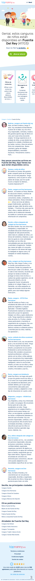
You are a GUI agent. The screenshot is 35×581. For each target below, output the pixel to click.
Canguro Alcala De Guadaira (10, 493)
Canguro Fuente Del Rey (9, 511)
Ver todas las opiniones (17, 574)
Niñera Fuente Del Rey (8, 506)
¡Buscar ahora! (19, 54)
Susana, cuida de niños (16, 169)
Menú (30, 2)
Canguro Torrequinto (8, 529)
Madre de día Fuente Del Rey (10, 508)
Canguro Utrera (6, 496)
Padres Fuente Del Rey (8, 514)
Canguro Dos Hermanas (9, 490)
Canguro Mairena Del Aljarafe (11, 499)
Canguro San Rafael (8, 524)
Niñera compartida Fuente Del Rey (12, 517)
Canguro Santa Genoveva (9, 526)
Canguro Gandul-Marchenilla (10, 534)
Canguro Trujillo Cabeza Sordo (11, 532)
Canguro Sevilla (6, 488)
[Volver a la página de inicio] (8, 2)
